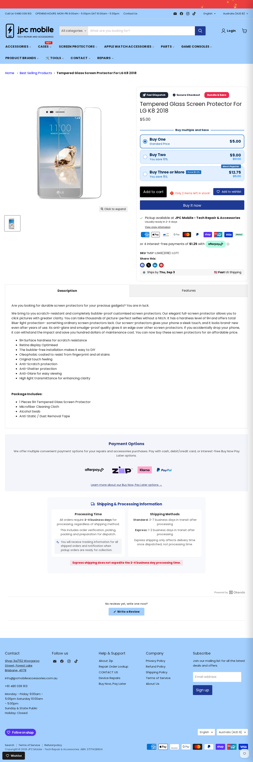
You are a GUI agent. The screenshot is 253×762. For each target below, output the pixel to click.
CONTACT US (108, 672)
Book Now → (196, 4)
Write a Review (130, 612)
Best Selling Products (36, 73)
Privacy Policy (155, 661)
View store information (157, 227)
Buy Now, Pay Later (112, 684)
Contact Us (130, 13)
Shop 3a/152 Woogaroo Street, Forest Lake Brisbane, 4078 (22, 665)
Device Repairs (109, 678)
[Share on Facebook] (142, 265)
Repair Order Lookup (113, 666)
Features (189, 290)
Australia (234, 13)
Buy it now (192, 205)
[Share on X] (148, 265)
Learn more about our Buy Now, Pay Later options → (126, 485)
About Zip (106, 661)
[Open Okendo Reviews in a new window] (229, 592)
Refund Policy (155, 666)
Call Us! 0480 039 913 (18, 13)
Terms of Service (158, 678)
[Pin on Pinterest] (161, 265)
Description (67, 290)
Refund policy (53, 745)
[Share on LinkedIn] (155, 265)
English (208, 13)
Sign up (202, 690)
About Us (152, 684)
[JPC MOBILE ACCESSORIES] (29, 31)
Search (9, 745)
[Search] (200, 30)
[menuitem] (18, 46)
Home (9, 73)
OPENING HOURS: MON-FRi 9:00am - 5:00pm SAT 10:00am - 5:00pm (77, 13)
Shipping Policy (156, 672)
